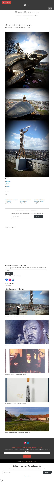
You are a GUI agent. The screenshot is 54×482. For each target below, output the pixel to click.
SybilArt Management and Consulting (29, 461)
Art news (23, 27)
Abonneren (38, 216)
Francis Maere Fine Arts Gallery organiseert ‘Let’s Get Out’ (18, 432)
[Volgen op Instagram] (25, 5)
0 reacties (28, 27)
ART (19, 27)
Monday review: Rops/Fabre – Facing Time (14, 316)
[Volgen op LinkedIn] (28, 5)
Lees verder (27, 476)
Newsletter (6, 2)
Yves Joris (10, 27)
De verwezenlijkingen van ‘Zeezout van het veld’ (39, 200)
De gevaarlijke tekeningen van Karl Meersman (15, 403)
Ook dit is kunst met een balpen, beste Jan (25, 200)
